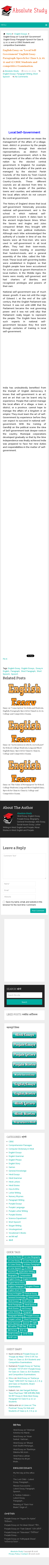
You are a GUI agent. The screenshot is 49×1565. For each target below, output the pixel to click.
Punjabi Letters (14, 1319)
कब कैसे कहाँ (13, 1236)
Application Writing (27, 1272)
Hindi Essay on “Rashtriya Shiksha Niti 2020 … (24, 1450)
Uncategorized (15, 1229)
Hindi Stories (14, 1185)
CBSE (11, 1141)
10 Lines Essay (14, 1264)
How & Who (14, 1189)
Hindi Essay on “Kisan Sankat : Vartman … (22, 1437)
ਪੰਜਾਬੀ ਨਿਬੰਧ (27, 1334)
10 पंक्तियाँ (28, 1268)
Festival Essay (30, 1294)
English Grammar (16, 1156)
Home (9, 34)
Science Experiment (17, 1218)
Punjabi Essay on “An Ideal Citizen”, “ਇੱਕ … (22, 1525)
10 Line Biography (32, 1257)
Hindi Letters (14, 1182)
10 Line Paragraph (31, 1261)
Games (12, 1167)
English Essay (14, 668)
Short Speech (15, 1222)
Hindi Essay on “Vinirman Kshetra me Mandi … (24, 1431)
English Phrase (15, 1160)
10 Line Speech (15, 1268)
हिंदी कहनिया (12, 1326)
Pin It (5, 659)
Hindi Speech (30, 1305)
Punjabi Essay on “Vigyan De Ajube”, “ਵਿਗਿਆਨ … (20, 1520)
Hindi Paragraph (15, 1305)
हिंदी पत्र (32, 1326)
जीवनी (11, 1240)
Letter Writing (15, 1193)
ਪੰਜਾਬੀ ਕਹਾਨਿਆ (14, 1334)
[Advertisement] (24, 105)
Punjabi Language (17, 1207)
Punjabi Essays (15, 1204)
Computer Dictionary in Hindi (21, 1149)
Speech (14, 674)
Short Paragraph (28, 671)
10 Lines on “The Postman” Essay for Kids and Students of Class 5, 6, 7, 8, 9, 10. (23, 1408)
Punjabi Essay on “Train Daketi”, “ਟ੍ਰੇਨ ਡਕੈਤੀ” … (23, 1529)
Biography (12, 1275)
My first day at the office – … (23, 1474)
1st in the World (14, 1257)
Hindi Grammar (15, 1178)
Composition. (25, 1275)
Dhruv (11, 1378)
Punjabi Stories (15, 1215)
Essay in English (15, 1294)
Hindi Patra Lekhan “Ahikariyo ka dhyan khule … (21, 1459)
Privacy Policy (14, 1554)
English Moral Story (16, 1283)
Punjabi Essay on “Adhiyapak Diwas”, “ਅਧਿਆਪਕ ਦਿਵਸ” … (20, 1540)
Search (24, 1002)
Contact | (25, 1554)
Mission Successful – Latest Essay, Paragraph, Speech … (24, 1489)
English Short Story (16, 1290)
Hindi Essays (14, 1174)
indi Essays (26, 1308)
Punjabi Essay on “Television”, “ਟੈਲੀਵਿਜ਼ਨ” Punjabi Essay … (21, 1533)
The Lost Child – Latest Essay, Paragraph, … (23, 1480)
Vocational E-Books (17, 1233)
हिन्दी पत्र (23, 1330)
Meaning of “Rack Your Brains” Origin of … (23, 1505)
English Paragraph (16, 1286)
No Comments (21, 77)
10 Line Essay (14, 1261)
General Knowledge (17, 1171)
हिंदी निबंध (22, 1326)
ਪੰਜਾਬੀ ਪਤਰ (12, 1337)
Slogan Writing (15, 1226)
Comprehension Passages (20, 1145)
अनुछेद (34, 1323)
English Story (14, 1163)
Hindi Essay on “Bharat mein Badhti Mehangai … (23, 1444)
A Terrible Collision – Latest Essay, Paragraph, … (22, 1498)
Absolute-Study (12, 71)
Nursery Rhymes (16, 1196)
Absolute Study (17, 1551)
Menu (3, 25)
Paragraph (15, 671)
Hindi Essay (33, 1297)
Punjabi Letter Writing (18, 1211)
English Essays (20, 34)
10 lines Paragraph (32, 1264)
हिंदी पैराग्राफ (12, 1330)
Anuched (12, 1272)
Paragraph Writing (24, 74)
